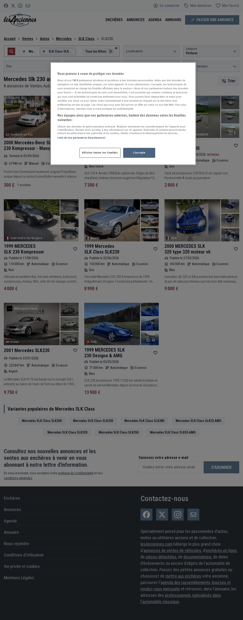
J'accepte (139, 152)
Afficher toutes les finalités (100, 152)
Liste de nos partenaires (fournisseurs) (81, 137)
